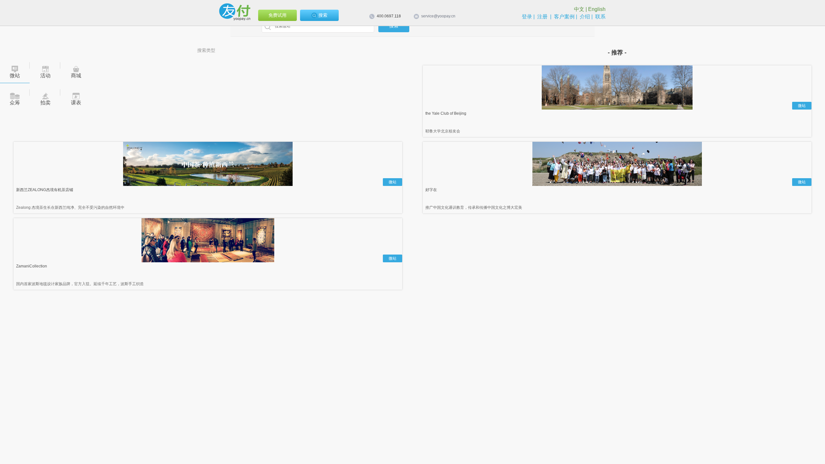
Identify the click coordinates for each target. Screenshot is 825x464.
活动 (45, 75)
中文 (579, 9)
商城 (76, 75)
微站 (15, 75)
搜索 (322, 15)
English (597, 9)
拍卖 (45, 102)
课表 (76, 102)
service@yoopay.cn (438, 16)
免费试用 (277, 15)
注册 (542, 16)
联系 (600, 16)
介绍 (585, 16)
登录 (527, 16)
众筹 (15, 102)
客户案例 (564, 16)
